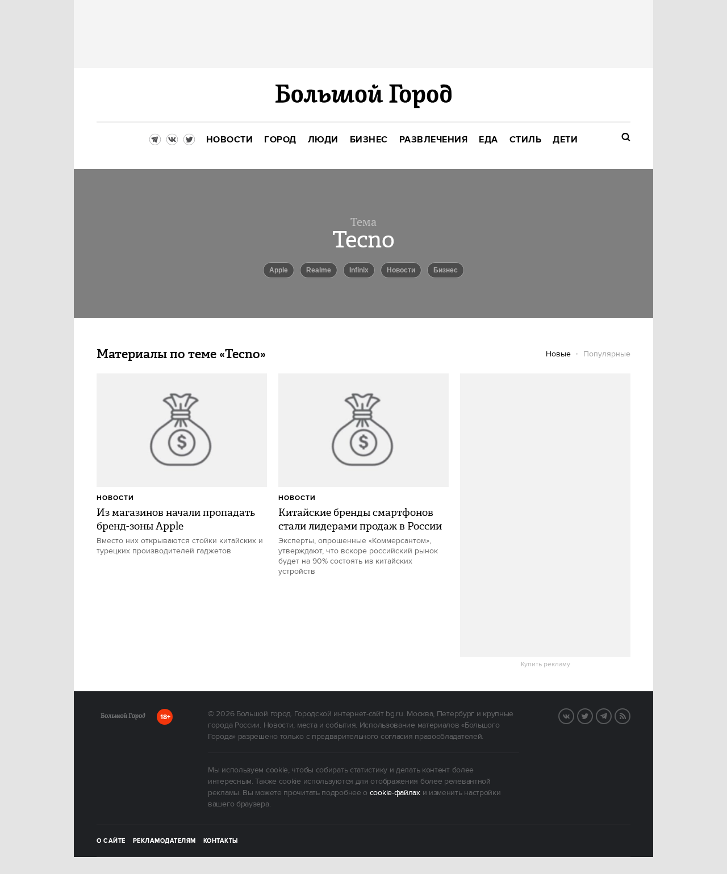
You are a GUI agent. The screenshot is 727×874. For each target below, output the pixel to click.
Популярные (606, 354)
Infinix (359, 270)
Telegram (611, 715)
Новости (115, 498)
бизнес (445, 270)
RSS (629, 715)
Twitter (592, 715)
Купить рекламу (545, 664)
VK (573, 715)
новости (401, 270)
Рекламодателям (164, 841)
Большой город (123, 718)
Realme (318, 270)
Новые (558, 354)
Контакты (221, 841)
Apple (278, 270)
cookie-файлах (395, 793)
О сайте (111, 841)
